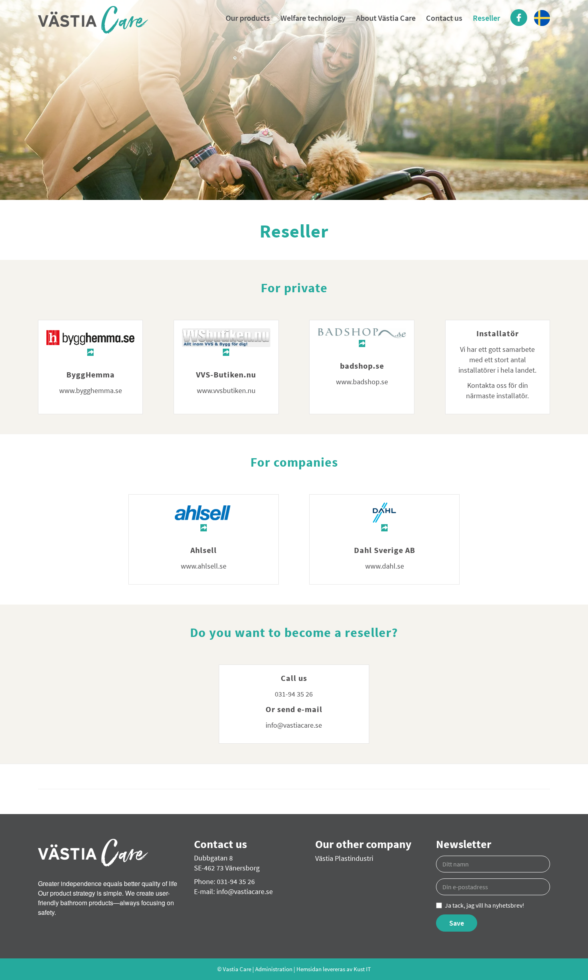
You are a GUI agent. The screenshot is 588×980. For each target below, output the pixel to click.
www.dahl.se (384, 566)
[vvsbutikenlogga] (226, 342)
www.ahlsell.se (203, 566)
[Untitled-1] (90, 342)
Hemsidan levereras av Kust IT (333, 969)
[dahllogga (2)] (384, 518)
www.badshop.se (362, 381)
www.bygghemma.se (90, 390)
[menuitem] (247, 18)
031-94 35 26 (294, 694)
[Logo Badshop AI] (362, 338)
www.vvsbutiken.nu (226, 390)
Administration (274, 969)
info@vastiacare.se (294, 725)
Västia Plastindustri (344, 858)
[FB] (518, 18)
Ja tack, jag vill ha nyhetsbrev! (484, 905)
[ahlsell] (204, 518)
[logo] (93, 21)
